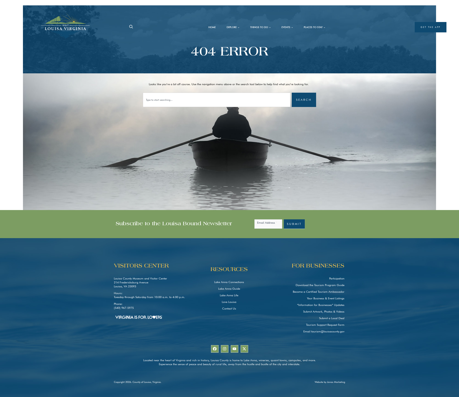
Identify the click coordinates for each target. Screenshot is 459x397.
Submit (294, 224)
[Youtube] (234, 349)
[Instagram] (224, 349)
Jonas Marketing (336, 382)
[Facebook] (215, 349)
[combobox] (216, 100)
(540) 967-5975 (124, 308)
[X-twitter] (244, 349)
